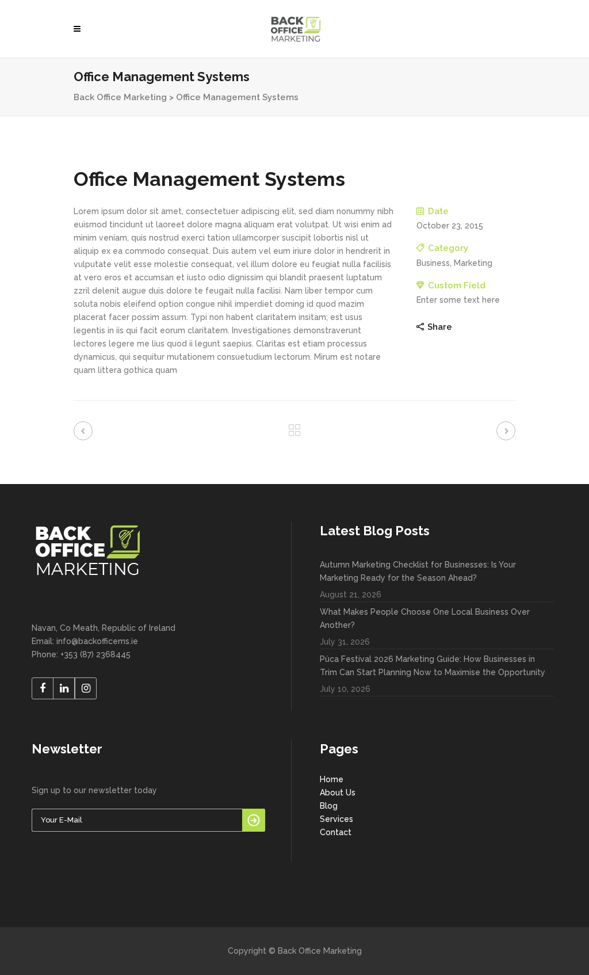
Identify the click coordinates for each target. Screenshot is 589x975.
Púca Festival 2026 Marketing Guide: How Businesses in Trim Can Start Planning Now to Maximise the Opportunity (432, 665)
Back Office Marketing (120, 97)
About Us (337, 792)
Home (331, 779)
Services (336, 819)
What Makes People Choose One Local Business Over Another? (425, 618)
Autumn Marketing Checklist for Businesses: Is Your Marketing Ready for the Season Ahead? (418, 571)
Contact (335, 832)
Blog (329, 805)
